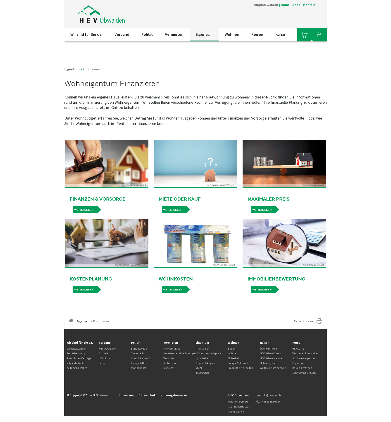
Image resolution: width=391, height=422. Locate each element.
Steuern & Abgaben (206, 363)
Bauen (232, 348)
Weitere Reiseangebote (273, 367)
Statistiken (169, 363)
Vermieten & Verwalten (305, 353)
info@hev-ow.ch (271, 395)
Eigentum (204, 34)
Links (102, 363)
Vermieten (174, 34)
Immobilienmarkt (141, 358)
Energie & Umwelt (141, 363)
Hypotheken (203, 358)
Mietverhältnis (171, 348)
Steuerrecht (138, 353)
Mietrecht (168, 367)
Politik (147, 34)
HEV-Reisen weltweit (271, 358)
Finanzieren (203, 348)
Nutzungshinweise (173, 395)
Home (285, 5)
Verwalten (169, 358)
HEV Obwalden (107, 348)
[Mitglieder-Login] (319, 34)
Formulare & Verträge (79, 358)
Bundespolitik (139, 348)
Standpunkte (138, 367)
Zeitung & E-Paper (77, 367)
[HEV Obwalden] (125, 14)
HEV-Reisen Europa (270, 353)
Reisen (257, 34)
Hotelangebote (268, 363)
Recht (199, 367)
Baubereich (202, 372)
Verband (121, 34)
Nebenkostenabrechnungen (179, 353)
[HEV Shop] (304, 34)
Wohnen (232, 34)
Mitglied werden (265, 5)
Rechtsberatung (76, 353)
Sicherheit (234, 358)
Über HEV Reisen (269, 348)
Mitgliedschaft (75, 363)
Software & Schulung (304, 372)
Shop (296, 5)
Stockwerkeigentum (304, 358)
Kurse (280, 34)
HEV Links (104, 358)
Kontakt (309, 5)
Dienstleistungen (76, 348)
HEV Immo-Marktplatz (208, 353)
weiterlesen (83, 209)
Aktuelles (104, 353)
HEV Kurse (298, 348)
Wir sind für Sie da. (86, 34)
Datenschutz (147, 395)
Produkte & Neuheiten (240, 367)
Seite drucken (303, 321)
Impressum (127, 395)
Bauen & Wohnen (302, 367)
